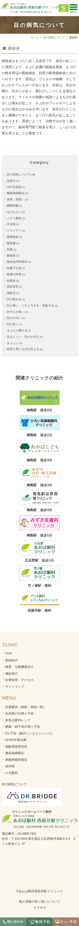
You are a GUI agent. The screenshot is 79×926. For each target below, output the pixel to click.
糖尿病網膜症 (15, 193)
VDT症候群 (14, 187)
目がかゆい (14, 317)
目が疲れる (14, 299)
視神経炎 (13, 236)
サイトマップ (14, 686)
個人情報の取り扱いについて (39, 901)
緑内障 (10, 766)
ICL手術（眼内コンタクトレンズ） (29, 733)
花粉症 (11, 180)
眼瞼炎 (14, 48)
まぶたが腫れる (17, 330)
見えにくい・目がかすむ (23, 336)
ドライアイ (14, 230)
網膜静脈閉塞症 (16, 759)
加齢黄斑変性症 (16, 746)
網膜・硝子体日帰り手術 (22, 726)
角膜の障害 (14, 274)
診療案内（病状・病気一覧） (25, 707)
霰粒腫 (11, 243)
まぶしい (13, 343)
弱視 (10, 249)
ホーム (35, 37)
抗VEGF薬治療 (16, 740)
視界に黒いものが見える (23, 349)
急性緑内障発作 (17, 261)
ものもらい (14, 212)
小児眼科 (11, 773)
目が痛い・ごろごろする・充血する (30, 305)
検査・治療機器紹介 (19, 666)
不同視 (11, 224)
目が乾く (13, 324)
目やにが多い (15, 311)
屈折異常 (13, 286)
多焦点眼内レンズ (18, 720)
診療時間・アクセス (19, 680)
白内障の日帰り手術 (19, 713)
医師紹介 (11, 660)
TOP (8, 653)
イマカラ (39, 907)
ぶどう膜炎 (14, 218)
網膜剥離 (13, 205)
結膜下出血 (14, 268)
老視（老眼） (15, 199)
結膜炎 (11, 280)
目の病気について (54, 37)
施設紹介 (11, 673)
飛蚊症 (11, 293)
